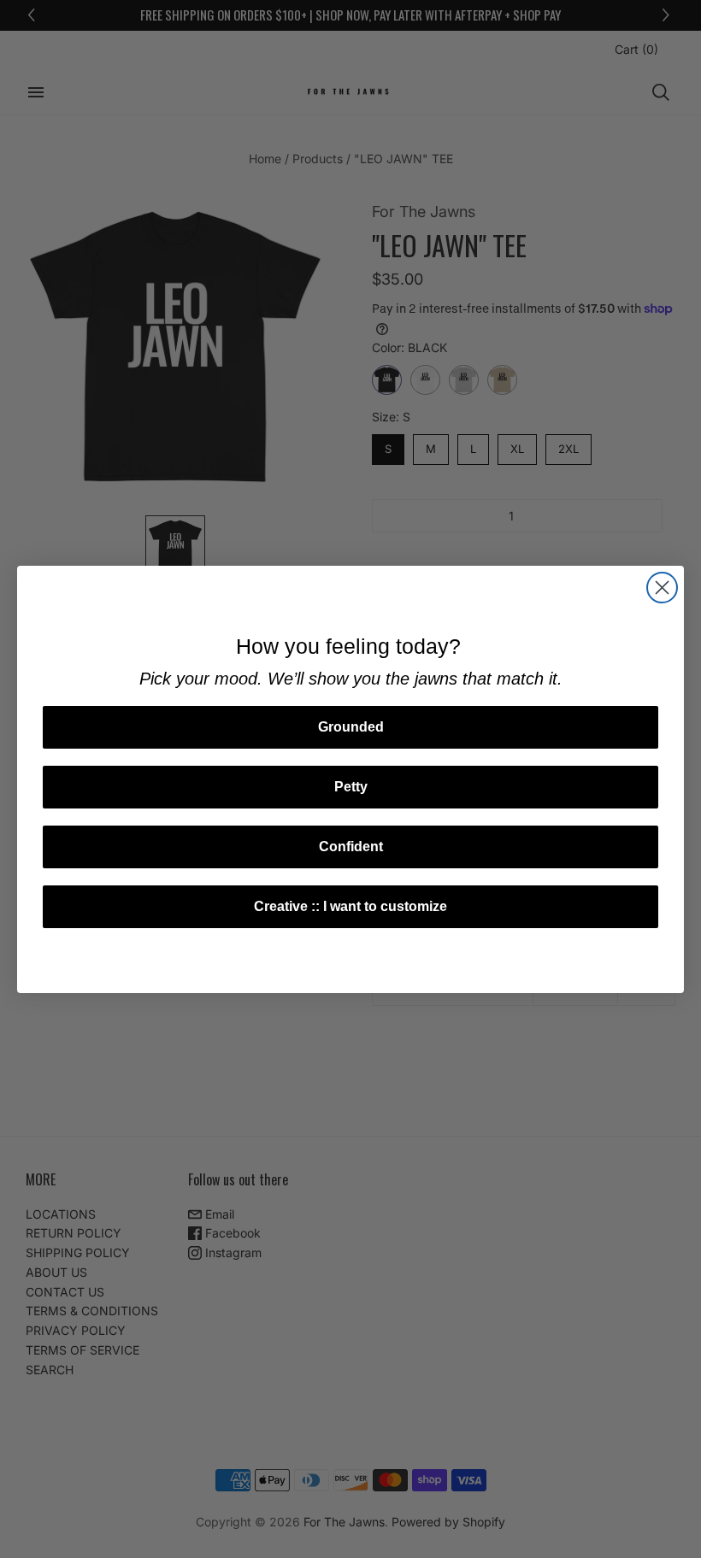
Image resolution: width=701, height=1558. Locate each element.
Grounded (351, 727)
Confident (351, 846)
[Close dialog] (662, 588)
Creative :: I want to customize (350, 906)
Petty (351, 786)
